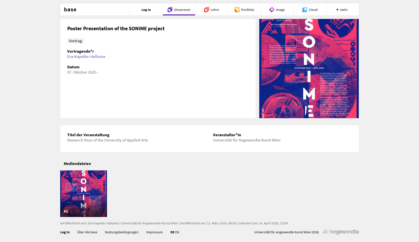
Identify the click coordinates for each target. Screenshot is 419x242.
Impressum (154, 232)
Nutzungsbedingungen (122, 232)
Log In (65, 232)
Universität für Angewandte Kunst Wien (149, 223)
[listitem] (83, 193)
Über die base (87, 232)
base (70, 9)
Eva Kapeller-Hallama (86, 56)
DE (172, 232)
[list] (209, 193)
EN (177, 232)
